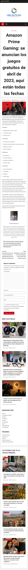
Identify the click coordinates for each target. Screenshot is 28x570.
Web (5, 299)
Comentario (7, 271)
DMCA (4, 438)
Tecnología (14, 30)
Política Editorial (6, 440)
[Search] (26, 24)
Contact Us (5, 436)
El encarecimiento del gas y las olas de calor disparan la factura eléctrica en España (14, 530)
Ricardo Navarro (7, 100)
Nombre (6, 290)
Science (4, 420)
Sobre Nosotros (6, 435)
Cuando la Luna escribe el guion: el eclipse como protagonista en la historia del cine (12, 400)
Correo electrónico (9, 295)
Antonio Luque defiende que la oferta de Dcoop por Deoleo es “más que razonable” (14, 503)
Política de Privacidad (7, 442)
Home (3, 413)
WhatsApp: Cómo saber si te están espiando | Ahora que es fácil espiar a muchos (20, 255)
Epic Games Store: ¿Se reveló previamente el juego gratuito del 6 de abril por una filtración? (8, 255)
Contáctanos (5, 427)
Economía (4, 418)
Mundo (4, 417)
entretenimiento (8, 539)
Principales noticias (7, 415)
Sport (3, 423)
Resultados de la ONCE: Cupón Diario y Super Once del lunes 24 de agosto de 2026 (14, 476)
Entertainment (5, 425)
